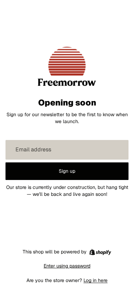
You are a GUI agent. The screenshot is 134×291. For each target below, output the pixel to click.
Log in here (95, 280)
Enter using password (67, 266)
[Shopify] (100, 252)
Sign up (67, 171)
